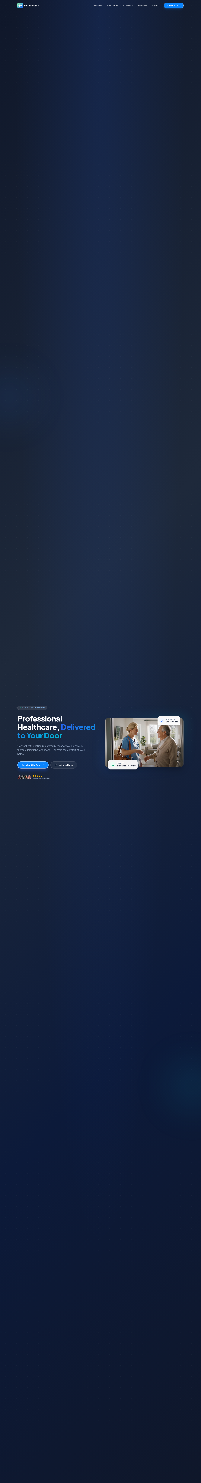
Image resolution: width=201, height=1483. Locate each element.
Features (98, 5)
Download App (173, 5)
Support (155, 5)
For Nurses (142, 5)
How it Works (112, 5)
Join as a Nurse (66, 765)
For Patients (128, 5)
